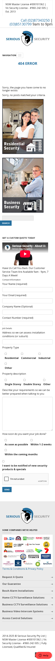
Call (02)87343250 (35, 20)
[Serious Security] (27, 37)
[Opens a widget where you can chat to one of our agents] (43, 655)
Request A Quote (12, 577)
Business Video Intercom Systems (22, 611)
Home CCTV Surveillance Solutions (23, 597)
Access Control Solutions (17, 618)
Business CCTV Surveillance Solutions (25, 604)
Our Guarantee (11, 584)
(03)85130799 (21, 24)
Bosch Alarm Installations (18, 590)
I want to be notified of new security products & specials (24, 467)
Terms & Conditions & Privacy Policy (22, 568)
